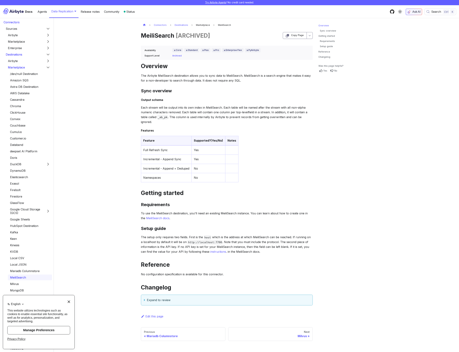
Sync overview (328, 30)
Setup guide (326, 46)
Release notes (90, 11)
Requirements (327, 41)
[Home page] (144, 25)
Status (130, 11)
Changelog (324, 57)
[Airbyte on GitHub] (392, 11)
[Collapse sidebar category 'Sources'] (48, 29)
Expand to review (159, 300)
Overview (323, 25)
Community (111, 11)
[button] (29, 35)
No (335, 70)
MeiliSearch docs (157, 218)
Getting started (326, 36)
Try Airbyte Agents (215, 2)
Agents (42, 11)
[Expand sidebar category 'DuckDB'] (48, 164)
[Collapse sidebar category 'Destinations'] (48, 54)
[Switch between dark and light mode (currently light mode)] (400, 12)
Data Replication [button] (62, 11)
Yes (325, 70)
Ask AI (416, 11)
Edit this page (154, 316)
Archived (177, 55)
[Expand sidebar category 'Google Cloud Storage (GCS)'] (48, 211)
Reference (324, 51)
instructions (218, 251)
